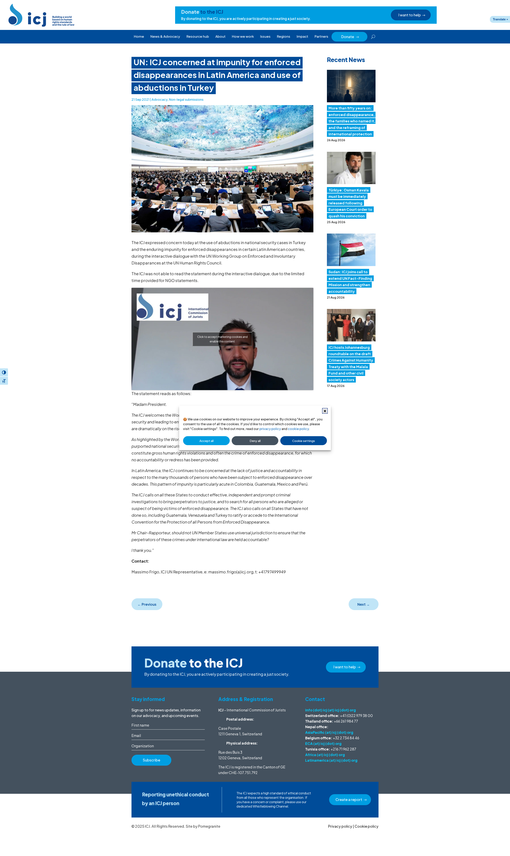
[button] (325, 411)
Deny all (255, 441)
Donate (350, 36)
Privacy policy (340, 826)
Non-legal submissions (186, 99)
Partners (321, 36)
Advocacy (159, 99)
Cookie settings (303, 441)
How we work (243, 36)
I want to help (409, 15)
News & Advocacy (165, 36)
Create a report (348, 799)
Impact (302, 36)
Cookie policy (367, 826)
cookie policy (298, 429)
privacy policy (270, 429)
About (220, 36)
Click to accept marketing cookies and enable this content (222, 339)
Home (139, 36)
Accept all (206, 441)
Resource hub (197, 36)
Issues (265, 36)
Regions (283, 36)
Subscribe (151, 760)
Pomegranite (209, 826)
